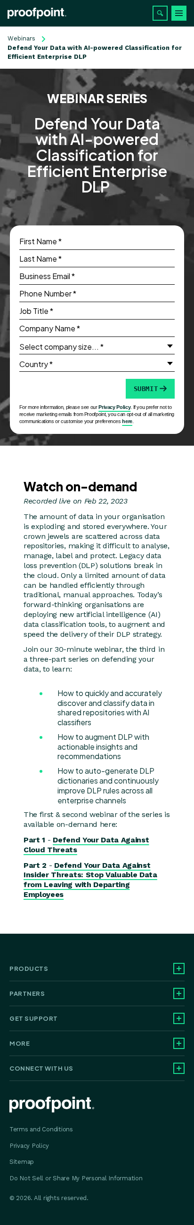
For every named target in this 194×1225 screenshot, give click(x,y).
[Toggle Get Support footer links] (179, 1018)
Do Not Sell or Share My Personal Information (76, 1178)
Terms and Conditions (41, 1129)
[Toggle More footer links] (179, 1043)
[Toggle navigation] (178, 13)
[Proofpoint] (37, 13)
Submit (146, 388)
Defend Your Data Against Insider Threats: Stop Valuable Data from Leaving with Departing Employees (90, 880)
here (127, 421)
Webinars (21, 38)
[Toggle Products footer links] (179, 968)
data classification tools (64, 624)
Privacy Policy (114, 407)
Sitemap (21, 1161)
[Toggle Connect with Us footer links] (179, 1068)
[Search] (160, 13)
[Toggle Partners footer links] (179, 993)
